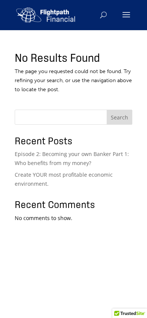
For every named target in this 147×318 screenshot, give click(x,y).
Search (119, 117)
